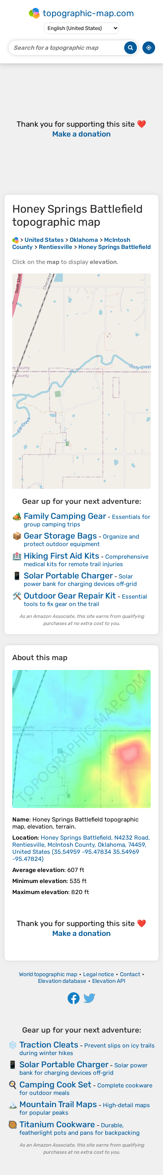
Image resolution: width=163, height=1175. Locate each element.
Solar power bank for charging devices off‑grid (80, 580)
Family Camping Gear (65, 516)
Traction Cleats (48, 1045)
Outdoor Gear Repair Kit (70, 596)
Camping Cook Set (55, 1084)
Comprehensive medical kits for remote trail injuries (86, 560)
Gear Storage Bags (60, 536)
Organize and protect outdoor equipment (81, 540)
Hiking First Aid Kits (61, 556)
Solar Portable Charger (68, 575)
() (81, 848)
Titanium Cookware (57, 1124)
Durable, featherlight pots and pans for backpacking (79, 1129)
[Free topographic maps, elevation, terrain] (15, 239)
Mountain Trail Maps (58, 1104)
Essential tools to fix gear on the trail (85, 600)
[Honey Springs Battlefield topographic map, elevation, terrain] (81, 739)
